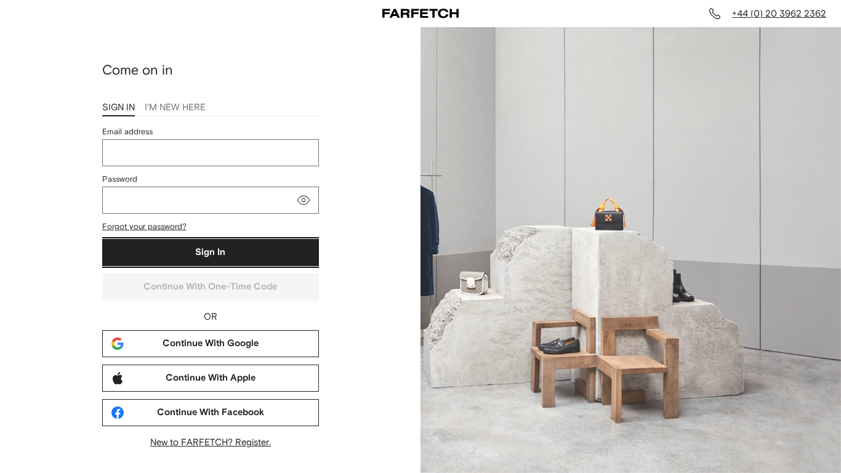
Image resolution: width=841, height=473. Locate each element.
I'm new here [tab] (175, 106)
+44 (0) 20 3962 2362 (779, 13)
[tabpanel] (210, 287)
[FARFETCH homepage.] (420, 13)
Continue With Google (211, 343)
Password (119, 179)
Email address (127, 131)
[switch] (303, 200)
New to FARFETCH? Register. (210, 442)
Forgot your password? (144, 226)
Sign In (210, 252)
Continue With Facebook (210, 412)
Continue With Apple (211, 377)
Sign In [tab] (118, 106)
